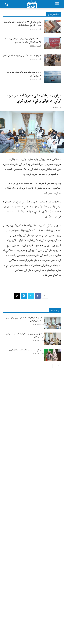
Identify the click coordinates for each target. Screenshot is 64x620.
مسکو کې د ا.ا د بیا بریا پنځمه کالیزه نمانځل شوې (26, 350)
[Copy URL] (17, 296)
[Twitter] (31, 296)
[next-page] (54, 366)
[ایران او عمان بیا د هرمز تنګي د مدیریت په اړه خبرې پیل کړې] (52, 77)
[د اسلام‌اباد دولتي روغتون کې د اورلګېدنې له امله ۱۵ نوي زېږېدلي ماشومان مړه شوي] (52, 43)
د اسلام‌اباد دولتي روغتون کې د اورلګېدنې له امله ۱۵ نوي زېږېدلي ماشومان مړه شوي (23, 40)
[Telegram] (24, 296)
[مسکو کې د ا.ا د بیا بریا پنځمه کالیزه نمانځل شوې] (52, 355)
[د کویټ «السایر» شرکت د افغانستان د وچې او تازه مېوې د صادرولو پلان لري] (52, 323)
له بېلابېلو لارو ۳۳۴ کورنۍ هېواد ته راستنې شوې (22, 55)
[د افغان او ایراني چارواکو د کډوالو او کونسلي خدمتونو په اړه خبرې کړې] (52, 339)
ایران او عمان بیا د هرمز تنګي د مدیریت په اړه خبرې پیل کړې (24, 73)
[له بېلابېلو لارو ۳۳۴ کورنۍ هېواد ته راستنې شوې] (52, 60)
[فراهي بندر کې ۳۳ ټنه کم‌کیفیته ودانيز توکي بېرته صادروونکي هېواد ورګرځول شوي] (52, 26)
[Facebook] (38, 296)
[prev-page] (58, 366)
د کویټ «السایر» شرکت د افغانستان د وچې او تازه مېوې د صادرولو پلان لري (25, 319)
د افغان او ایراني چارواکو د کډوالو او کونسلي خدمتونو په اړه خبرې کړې (25, 335)
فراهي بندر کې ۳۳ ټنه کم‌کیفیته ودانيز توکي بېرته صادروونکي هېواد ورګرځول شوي (22, 23)
